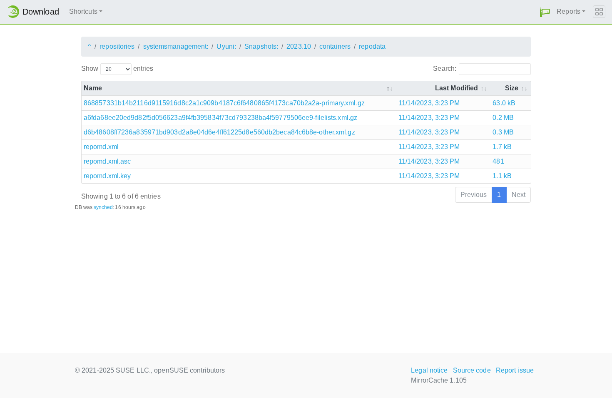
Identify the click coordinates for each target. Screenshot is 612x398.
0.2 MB (503, 117)
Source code (472, 370)
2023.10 (298, 46)
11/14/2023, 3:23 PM (429, 103)
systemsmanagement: (176, 46)
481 (498, 161)
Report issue (515, 370)
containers (335, 46)
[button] (545, 11)
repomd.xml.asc (107, 161)
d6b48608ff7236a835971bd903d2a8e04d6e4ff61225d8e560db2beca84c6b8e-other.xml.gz (219, 132)
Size (511, 88)
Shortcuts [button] (83, 11)
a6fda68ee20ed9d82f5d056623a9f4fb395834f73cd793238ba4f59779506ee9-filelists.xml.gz (220, 117)
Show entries (117, 68)
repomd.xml (101, 146)
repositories (117, 46)
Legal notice (429, 370)
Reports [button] (568, 11)
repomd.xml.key (107, 175)
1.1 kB (502, 175)
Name (93, 88)
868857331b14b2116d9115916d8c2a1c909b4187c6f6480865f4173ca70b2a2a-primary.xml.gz (224, 103)
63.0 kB (504, 103)
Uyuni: (226, 46)
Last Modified (456, 88)
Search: (444, 68)
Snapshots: (261, 46)
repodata (372, 46)
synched (103, 207)
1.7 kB (502, 146)
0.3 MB (503, 132)
